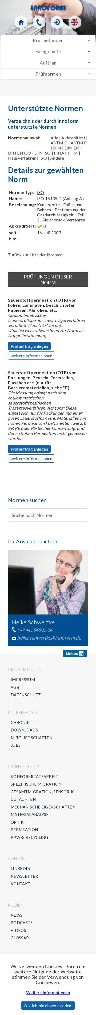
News (16, 915)
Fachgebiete (48, 51)
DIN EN (72, 147)
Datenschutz (26, 695)
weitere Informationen (31, 355)
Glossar (20, 938)
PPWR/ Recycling (29, 837)
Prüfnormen (48, 74)
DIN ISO (42, 152)
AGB (15, 687)
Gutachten (23, 799)
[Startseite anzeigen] (21, 22)
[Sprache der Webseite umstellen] (75, 22)
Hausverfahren (22, 157)
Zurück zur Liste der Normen (35, 254)
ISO (40, 192)
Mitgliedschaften (31, 737)
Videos (18, 930)
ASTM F (79, 142)
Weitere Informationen (48, 992)
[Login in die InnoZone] (57, 22)
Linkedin (20, 868)
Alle (54, 137)
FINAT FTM (66, 152)
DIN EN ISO (19, 152)
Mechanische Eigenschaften (43, 807)
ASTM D (59, 142)
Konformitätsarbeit (34, 776)
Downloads (24, 730)
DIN (57, 147)
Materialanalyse (30, 814)
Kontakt (20, 883)
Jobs (16, 745)
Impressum (23, 679)
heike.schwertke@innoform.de (49, 638)
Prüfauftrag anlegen (29, 346)
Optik (17, 822)
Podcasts (22, 922)
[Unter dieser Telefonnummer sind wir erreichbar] (39, 22)
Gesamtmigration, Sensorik (42, 792)
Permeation (24, 829)
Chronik (20, 722)
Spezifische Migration (36, 784)
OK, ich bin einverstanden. (48, 1005)
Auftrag (48, 63)
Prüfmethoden (48, 40)
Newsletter (24, 876)
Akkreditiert (73, 137)
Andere (57, 157)
